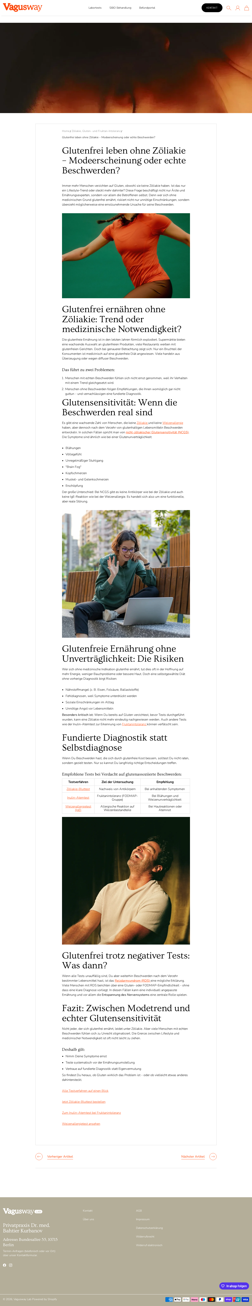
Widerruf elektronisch (149, 1245)
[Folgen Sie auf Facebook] (4, 1265)
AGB (139, 1211)
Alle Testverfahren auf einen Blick (85, 1091)
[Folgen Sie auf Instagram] (10, 1265)
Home (65, 131)
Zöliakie (142, 423)
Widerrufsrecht (145, 1236)
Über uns (88, 1219)
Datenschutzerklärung (149, 1228)
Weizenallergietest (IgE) (78, 808)
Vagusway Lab (22, 1299)
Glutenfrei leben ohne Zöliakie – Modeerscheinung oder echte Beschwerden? (108, 137)
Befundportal (147, 8)
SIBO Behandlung (120, 8)
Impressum (143, 1219)
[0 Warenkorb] (246, 8)
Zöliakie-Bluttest (78, 789)
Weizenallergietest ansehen (81, 1124)
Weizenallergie (172, 423)
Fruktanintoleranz (134, 724)
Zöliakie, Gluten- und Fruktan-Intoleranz (96, 131)
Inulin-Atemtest (78, 798)
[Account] (237, 8)
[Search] (228, 8)
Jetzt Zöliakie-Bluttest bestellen (84, 1102)
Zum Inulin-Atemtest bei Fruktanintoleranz (91, 1113)
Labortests (95, 8)
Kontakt (212, 7)
